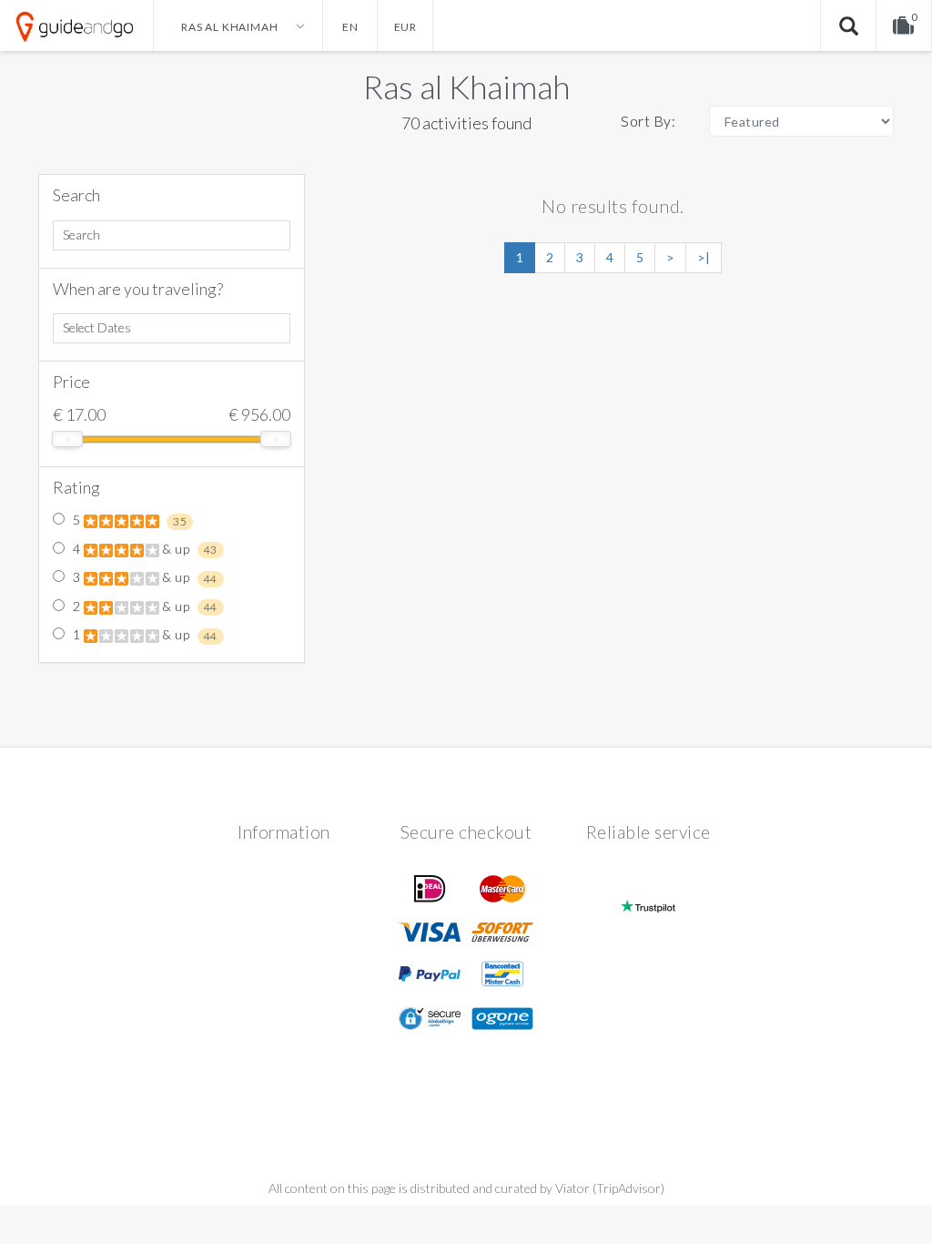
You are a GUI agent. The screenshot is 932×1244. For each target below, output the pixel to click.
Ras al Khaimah (466, 86)
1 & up (143, 635)
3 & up (143, 577)
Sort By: (648, 120)
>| (703, 257)
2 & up (143, 606)
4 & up (143, 549)
